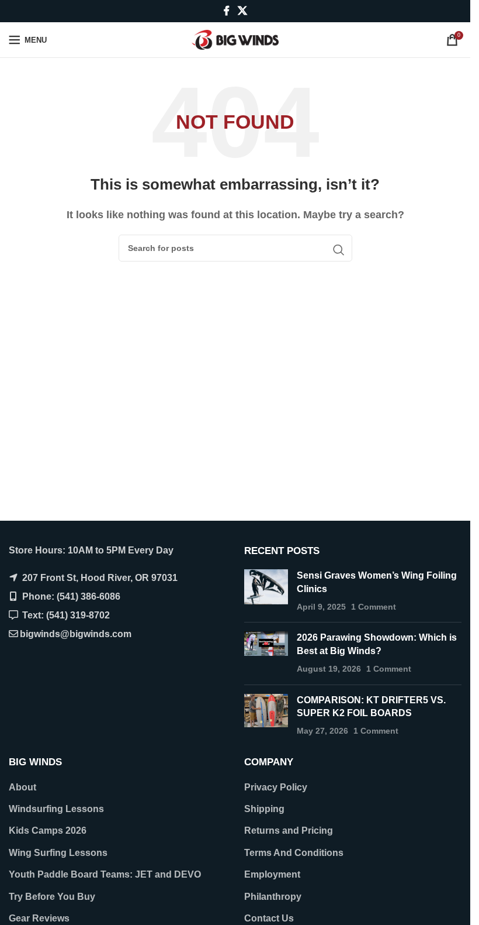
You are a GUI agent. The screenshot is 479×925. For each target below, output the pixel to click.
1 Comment (373, 606)
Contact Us (269, 918)
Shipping (264, 809)
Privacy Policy (275, 787)
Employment (272, 874)
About (22, 787)
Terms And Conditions (293, 853)
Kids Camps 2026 (47, 830)
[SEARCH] (338, 250)
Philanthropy (272, 897)
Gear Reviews (39, 918)
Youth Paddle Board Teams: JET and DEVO (105, 874)
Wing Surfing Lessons (58, 853)
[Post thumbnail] (266, 591)
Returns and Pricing (288, 830)
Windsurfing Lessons (56, 809)
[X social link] (242, 11)
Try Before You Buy (52, 897)
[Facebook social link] (227, 11)
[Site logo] (235, 39)
